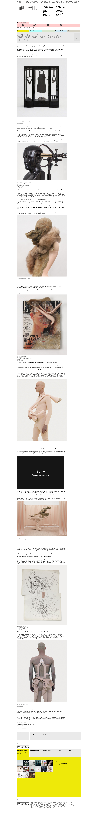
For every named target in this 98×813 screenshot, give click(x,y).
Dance (44, 9)
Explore (58, 733)
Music (44, 14)
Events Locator (46, 30)
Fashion (45, 11)
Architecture (46, 6)
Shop (69, 30)
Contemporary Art (48, 7)
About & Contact (60, 7)
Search (58, 14)
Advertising (59, 10)
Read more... (64, 763)
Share (58, 11)
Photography (46, 15)
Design (44, 10)
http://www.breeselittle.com (22, 728)
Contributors (59, 9)
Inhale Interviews (21, 30)
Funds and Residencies (60, 30)
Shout (58, 15)
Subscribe (59, 13)
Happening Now (33, 30)
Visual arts (46, 17)
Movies (45, 13)
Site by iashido (71, 802)
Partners (58, 6)
